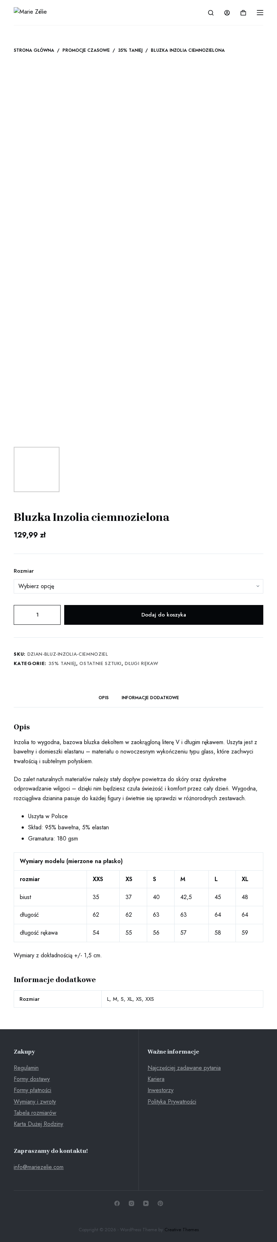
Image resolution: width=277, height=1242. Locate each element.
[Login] (227, 12)
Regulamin (26, 1068)
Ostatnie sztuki (100, 663)
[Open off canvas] (260, 12)
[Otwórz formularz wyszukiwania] (211, 12)
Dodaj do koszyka (163, 615)
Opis (103, 698)
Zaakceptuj (38, 1221)
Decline (75, 1221)
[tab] (103, 698)
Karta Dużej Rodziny (38, 1124)
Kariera (156, 1079)
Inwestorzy (160, 1090)
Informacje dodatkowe (150, 698)
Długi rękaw (141, 663)
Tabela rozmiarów (35, 1113)
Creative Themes (181, 1229)
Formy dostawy (32, 1079)
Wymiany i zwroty (35, 1101)
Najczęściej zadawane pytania (184, 1068)
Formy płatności (32, 1090)
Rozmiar (24, 571)
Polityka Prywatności (172, 1101)
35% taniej (62, 663)
